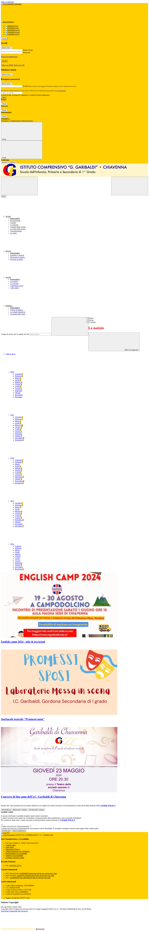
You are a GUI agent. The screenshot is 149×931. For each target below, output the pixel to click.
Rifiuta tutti (20, 810)
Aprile (18, 380)
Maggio (18, 382)
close (3, 196)
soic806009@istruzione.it (38, 873)
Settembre (18, 391)
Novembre (19, 395)
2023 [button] (12, 501)
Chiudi (4, 104)
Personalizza (6, 810)
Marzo (18, 378)
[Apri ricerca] (129, 186)
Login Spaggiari (61, 91)
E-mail (25, 86)
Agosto (18, 389)
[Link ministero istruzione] (11, 4)
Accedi (4, 38)
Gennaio (19, 374)
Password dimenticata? (9, 57)
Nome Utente (28, 50)
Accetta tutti (36, 810)
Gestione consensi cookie (15, 858)
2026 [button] (12, 372)
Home (90, 318)
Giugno (18, 384)
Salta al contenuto (7, 2)
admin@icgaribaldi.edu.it (35, 876)
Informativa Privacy (13, 849)
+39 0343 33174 (15, 866)
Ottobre (17, 393)
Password (26, 52)
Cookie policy (11, 845)
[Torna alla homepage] (74, 170)
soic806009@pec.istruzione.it (30, 878)
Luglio (18, 387)
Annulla (4, 162)
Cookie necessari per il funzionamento (15, 826)
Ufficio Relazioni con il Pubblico (18, 851)
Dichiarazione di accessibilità (16, 853)
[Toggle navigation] (19, 186)
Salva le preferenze (18, 831)
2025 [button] (12, 415)
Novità (90, 320)
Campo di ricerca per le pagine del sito (15, 334)
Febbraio (19, 376)
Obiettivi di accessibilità (14, 856)
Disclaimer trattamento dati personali (14, 911)
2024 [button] (12, 458)
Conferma (12, 162)
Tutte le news (10, 354)
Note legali (10, 847)
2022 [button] (12, 544)
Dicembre (18, 397)
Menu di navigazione (131, 350)
